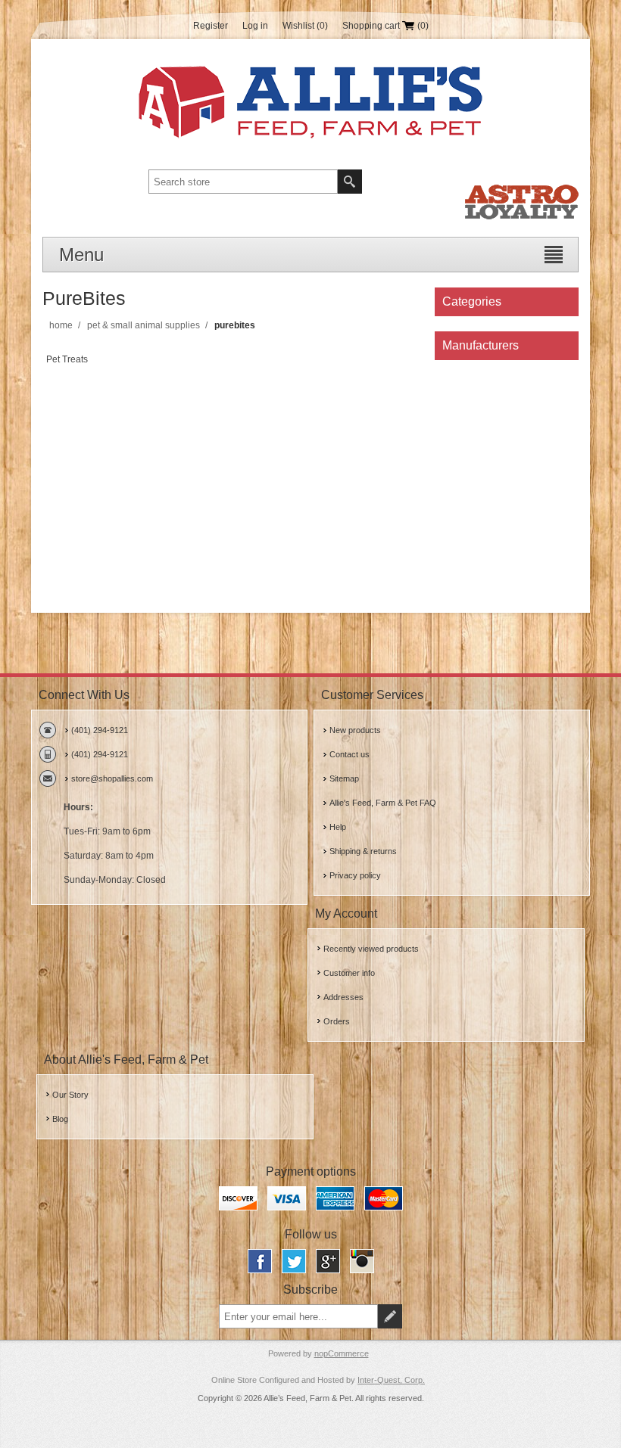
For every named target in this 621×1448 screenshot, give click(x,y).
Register (210, 25)
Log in (255, 25)
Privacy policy (355, 875)
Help (337, 826)
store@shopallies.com (112, 778)
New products (355, 730)
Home (61, 325)
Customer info (349, 972)
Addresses (343, 997)
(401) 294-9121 (99, 730)
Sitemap (344, 778)
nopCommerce (341, 1353)
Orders (336, 1021)
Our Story (70, 1094)
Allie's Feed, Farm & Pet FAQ (382, 802)
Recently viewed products (371, 948)
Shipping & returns (363, 851)
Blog (60, 1118)
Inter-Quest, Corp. (391, 1379)
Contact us (349, 754)
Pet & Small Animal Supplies (143, 325)
